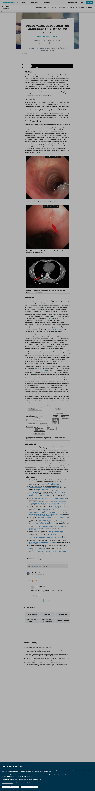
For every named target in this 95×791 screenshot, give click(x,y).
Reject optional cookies (30, 786)
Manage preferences (7, 782)
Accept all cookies (10, 786)
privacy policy (10, 779)
